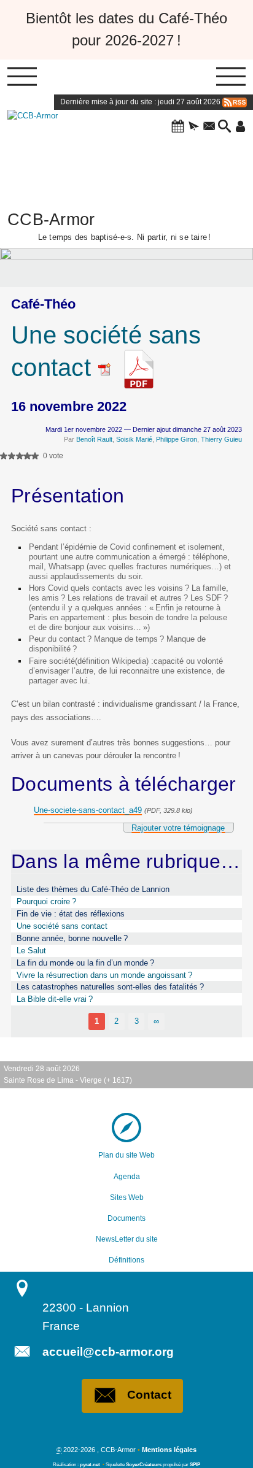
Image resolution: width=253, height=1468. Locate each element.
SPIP (195, 1464)
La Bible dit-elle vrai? (55, 999)
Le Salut (31, 950)
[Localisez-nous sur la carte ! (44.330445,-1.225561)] (126, 1127)
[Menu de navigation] (22, 77)
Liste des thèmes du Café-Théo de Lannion (93, 889)
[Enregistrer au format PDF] (108, 367)
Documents (126, 1218)
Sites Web (127, 1197)
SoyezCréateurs (144, 1464)
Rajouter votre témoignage (178, 827)
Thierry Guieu (221, 439)
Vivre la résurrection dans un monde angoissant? (104, 975)
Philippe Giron (176, 439)
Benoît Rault (94, 439)
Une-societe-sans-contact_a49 (88, 810)
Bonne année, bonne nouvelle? (72, 938)
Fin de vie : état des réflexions (71, 913)
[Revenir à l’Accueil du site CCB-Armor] (44, 150)
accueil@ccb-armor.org (108, 1351)
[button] (177, 127)
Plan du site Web (126, 1155)
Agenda (127, 1176)
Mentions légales (169, 1449)
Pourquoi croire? (46, 901)
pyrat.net (90, 1464)
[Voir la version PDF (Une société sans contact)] (138, 367)
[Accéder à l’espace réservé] (240, 127)
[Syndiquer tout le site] (234, 102)
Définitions (126, 1260)
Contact (149, 1394)
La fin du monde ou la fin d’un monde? (85, 962)
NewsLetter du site (127, 1239)
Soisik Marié (134, 439)
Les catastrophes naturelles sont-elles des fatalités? (110, 986)
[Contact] (209, 127)
